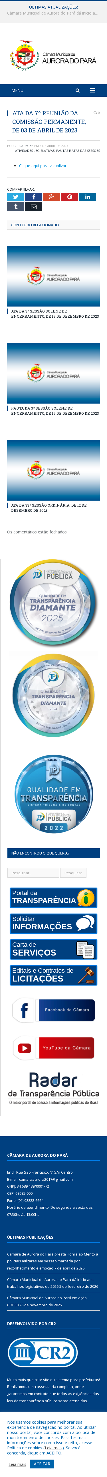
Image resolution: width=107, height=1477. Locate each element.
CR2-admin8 (24, 146)
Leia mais (53, 1447)
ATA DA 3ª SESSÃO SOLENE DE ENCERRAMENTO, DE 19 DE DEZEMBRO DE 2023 (55, 314)
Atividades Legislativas (34, 150)
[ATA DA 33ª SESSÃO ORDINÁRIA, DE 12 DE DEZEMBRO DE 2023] (53, 470)
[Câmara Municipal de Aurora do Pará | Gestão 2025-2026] (53, 55)
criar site (42, 1379)
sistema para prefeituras (77, 1379)
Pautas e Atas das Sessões (78, 150)
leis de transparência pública (32, 1400)
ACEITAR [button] (42, 1463)
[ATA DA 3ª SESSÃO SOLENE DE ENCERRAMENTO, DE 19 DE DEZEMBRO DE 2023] (53, 276)
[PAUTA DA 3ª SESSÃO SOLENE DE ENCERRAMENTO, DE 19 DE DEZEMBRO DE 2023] (53, 373)
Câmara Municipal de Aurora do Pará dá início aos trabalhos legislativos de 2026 (55, 13)
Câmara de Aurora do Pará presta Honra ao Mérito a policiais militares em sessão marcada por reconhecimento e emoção (52, 1261)
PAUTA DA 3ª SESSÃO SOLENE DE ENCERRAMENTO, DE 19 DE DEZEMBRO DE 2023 (55, 411)
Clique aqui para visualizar (42, 165)
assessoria (46, 1386)
